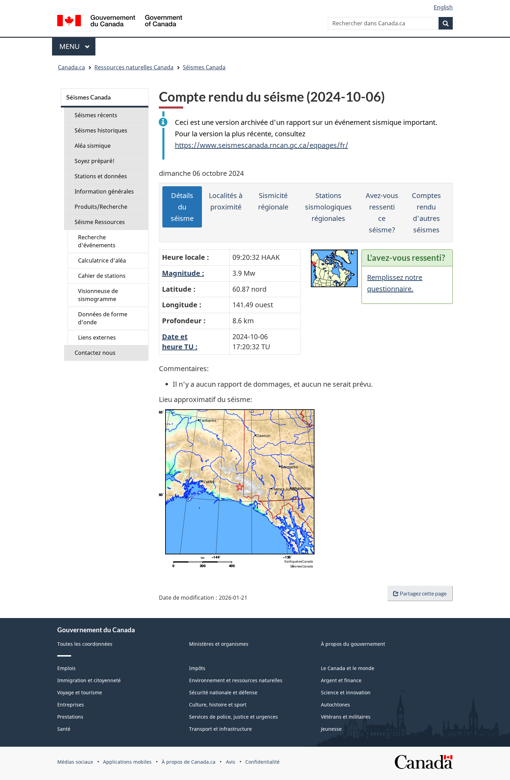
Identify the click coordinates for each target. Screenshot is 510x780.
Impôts (197, 668)
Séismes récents (96, 115)
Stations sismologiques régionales (328, 207)
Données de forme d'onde (102, 318)
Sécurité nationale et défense (223, 692)
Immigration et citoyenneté (89, 680)
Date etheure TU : (179, 341)
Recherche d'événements (97, 241)
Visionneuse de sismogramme (98, 295)
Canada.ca (71, 67)
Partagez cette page (423, 593)
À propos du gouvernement (353, 644)
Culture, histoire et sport (217, 704)
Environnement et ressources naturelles (235, 680)
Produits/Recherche (101, 207)
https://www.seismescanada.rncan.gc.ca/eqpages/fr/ (261, 145)
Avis (230, 761)
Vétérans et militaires (346, 716)
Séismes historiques (101, 130)
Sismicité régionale (273, 201)
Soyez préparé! (94, 161)
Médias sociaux (75, 761)
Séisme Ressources (100, 222)
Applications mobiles (127, 761)
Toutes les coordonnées (84, 644)
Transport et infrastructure (220, 729)
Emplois (66, 668)
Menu (77, 46)
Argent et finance (341, 680)
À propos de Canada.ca (188, 761)
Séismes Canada (204, 67)
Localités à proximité (226, 201)
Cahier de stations (102, 276)
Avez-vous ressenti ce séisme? (382, 212)
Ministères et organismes (218, 644)
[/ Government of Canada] (119, 21)
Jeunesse (331, 729)
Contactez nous (95, 353)
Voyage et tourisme (79, 692)
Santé (63, 729)
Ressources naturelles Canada (133, 67)
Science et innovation (346, 692)
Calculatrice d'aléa (102, 260)
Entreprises (70, 704)
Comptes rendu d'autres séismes (426, 212)
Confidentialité (262, 761)
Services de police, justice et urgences (233, 716)
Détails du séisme (182, 207)
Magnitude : (183, 273)
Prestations (70, 716)
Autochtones (335, 704)
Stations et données (101, 176)
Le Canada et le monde (347, 668)
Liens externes (97, 337)
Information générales (104, 191)
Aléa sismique (93, 145)
